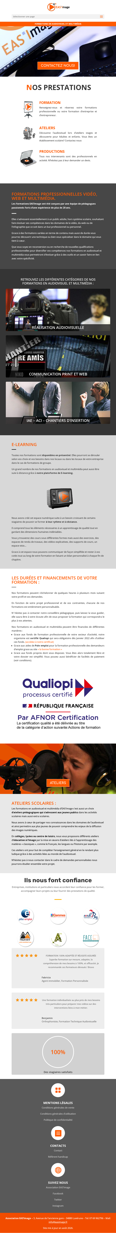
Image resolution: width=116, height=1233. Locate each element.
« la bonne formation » (50, 649)
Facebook (58, 1193)
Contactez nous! (58, 65)
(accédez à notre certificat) (39, 641)
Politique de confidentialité (58, 1119)
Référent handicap (58, 1156)
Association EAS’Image (58, 1187)
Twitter (58, 1199)
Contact (58, 1150)
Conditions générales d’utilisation (58, 1113)
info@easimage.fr (58, 1222)
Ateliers (58, 783)
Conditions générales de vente (58, 1107)
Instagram (58, 1205)
